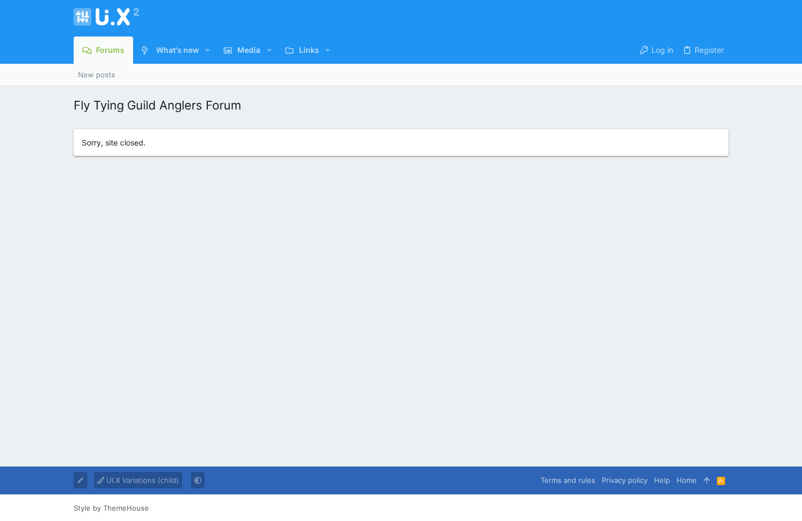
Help (662, 480)
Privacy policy (625, 480)
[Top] (707, 480)
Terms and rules (568, 480)
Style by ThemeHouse (111, 508)
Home (687, 480)
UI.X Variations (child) (141, 480)
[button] (207, 50)
